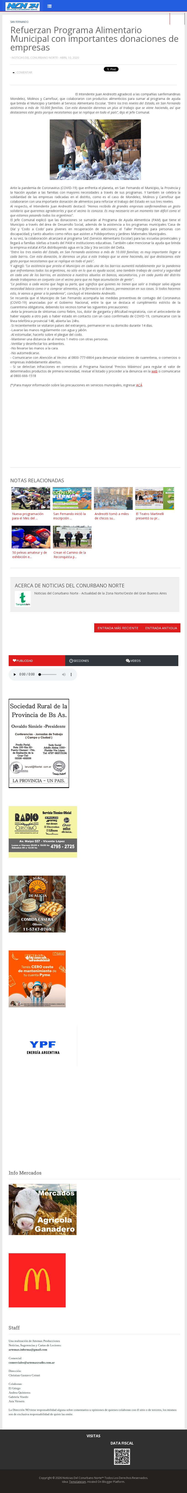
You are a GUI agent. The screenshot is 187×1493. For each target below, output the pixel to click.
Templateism (77, 1482)
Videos (135, 661)
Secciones (81, 661)
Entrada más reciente (118, 628)
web (154, 371)
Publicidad (25, 661)
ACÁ (139, 385)
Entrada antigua (161, 628)
